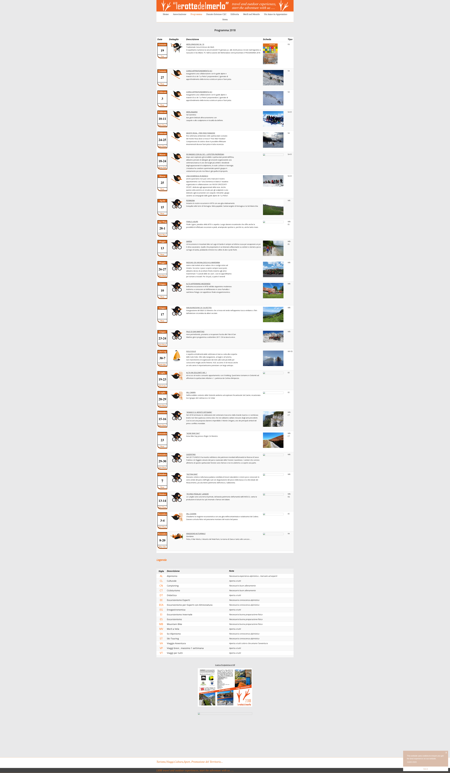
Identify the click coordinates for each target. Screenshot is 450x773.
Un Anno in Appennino (275, 14)
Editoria (235, 14)
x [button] (446, 752)
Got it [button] (425, 769)
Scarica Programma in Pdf (225, 665)
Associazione (179, 14)
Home (166, 14)
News (225, 19)
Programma (196, 14)
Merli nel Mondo (251, 14)
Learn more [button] (412, 762)
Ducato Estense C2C (216, 14)
